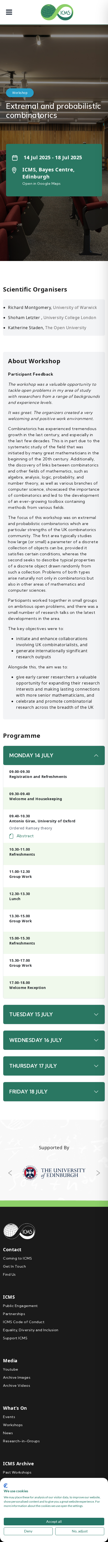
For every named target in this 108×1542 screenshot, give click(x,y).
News (8, 1433)
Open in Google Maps (41, 183)
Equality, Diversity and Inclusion (31, 1330)
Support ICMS (15, 1338)
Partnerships (14, 1314)
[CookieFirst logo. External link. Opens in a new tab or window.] (6, 1485)
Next (98, 1173)
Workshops (13, 1425)
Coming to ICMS (17, 1258)
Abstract (24, 835)
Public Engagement (20, 1305)
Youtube (10, 1369)
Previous (10, 1173)
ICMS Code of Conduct (23, 1322)
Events (9, 1417)
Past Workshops (17, 1472)
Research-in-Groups (21, 1441)
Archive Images (16, 1377)
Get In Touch (14, 1266)
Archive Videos (16, 1385)
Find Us (9, 1274)
